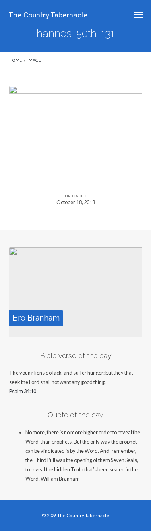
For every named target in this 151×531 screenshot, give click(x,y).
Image (34, 60)
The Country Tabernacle (48, 15)
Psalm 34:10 (22, 391)
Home (15, 60)
